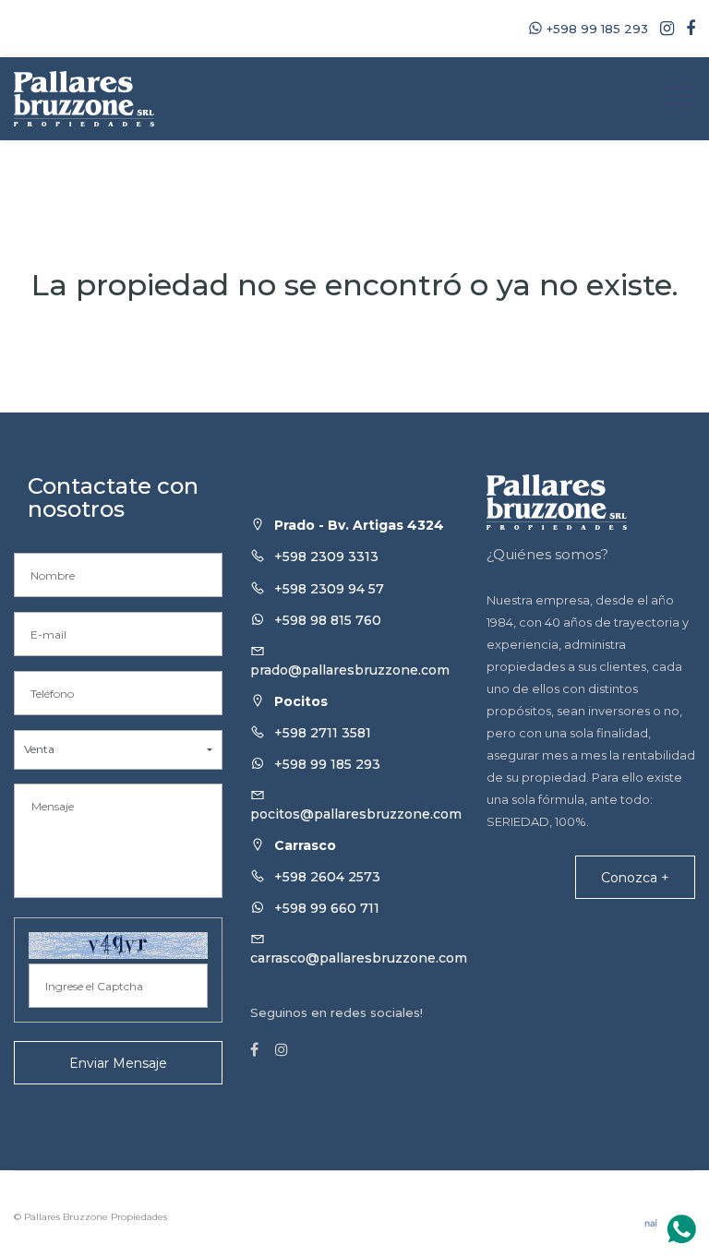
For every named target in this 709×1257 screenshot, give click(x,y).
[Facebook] (686, 28)
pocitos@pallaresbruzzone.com (356, 814)
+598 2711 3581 (322, 732)
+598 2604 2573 (327, 876)
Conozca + (635, 877)
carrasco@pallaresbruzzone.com (358, 958)
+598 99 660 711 (326, 908)
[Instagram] (662, 28)
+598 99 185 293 (327, 764)
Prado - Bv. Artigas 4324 (359, 525)
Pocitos (301, 701)
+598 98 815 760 (327, 620)
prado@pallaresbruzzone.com (350, 670)
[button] (118, 750)
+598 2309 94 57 (329, 589)
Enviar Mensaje (118, 1063)
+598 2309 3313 (326, 556)
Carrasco (305, 845)
